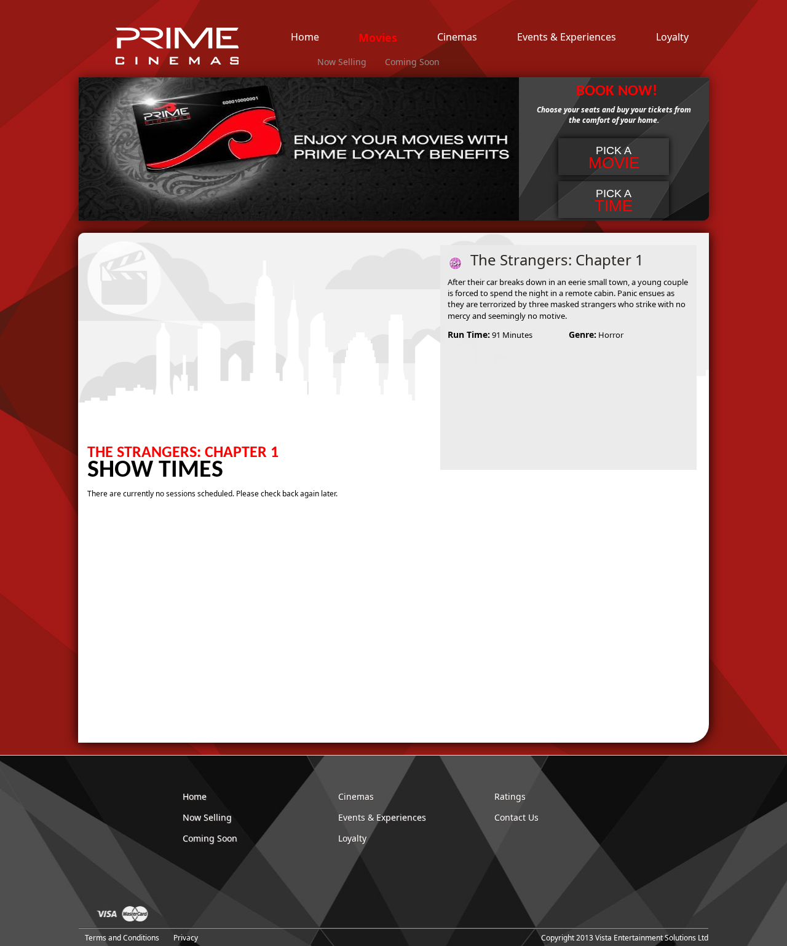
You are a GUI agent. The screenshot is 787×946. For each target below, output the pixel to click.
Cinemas (457, 37)
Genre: (582, 334)
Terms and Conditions (122, 937)
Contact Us (516, 817)
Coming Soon (412, 62)
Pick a (613, 158)
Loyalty (672, 37)
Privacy (185, 937)
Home (305, 37)
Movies (377, 38)
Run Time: (469, 334)
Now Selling (341, 62)
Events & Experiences (566, 37)
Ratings (510, 796)
